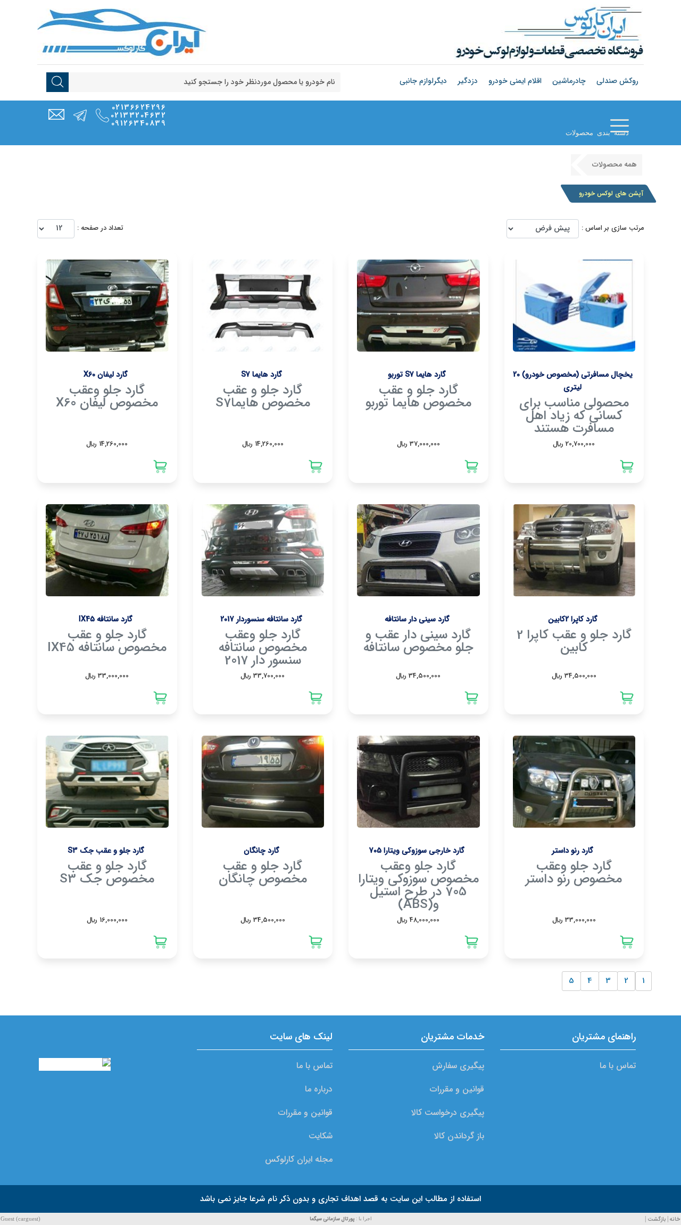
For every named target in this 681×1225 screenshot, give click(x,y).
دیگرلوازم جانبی (423, 81)
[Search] (57, 83)
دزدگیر (468, 81)
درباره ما (319, 1089)
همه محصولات (614, 164)
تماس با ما (618, 1065)
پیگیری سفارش (458, 1065)
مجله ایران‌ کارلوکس (299, 1159)
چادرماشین (569, 81)
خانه (675, 1219)
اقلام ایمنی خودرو (515, 81)
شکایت (321, 1136)
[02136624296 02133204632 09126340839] (102, 115)
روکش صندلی (617, 81)
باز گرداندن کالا (459, 1136)
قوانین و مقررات (457, 1089)
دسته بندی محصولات (597, 132)
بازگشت (656, 1219)
